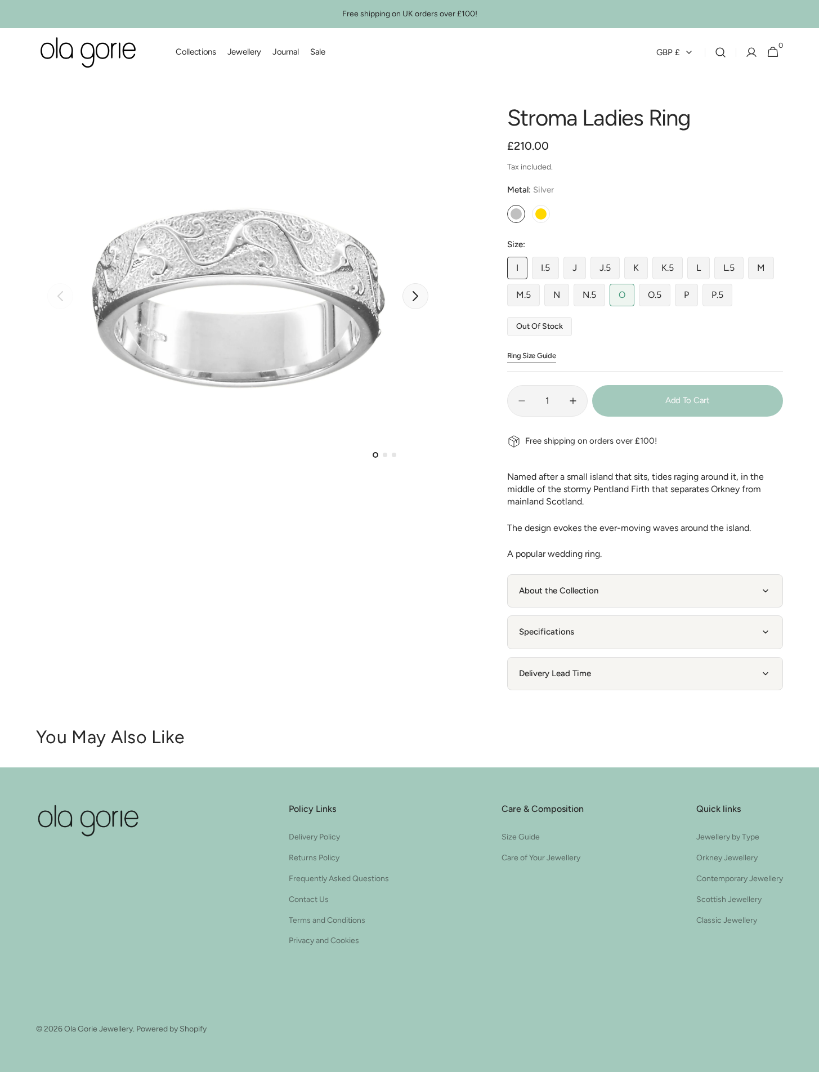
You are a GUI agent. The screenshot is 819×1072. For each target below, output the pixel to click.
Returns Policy (314, 858)
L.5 (733, 270)
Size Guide (521, 837)
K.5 (672, 270)
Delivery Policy (314, 837)
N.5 (594, 297)
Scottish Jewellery (729, 899)
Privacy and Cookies (324, 940)
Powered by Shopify (171, 1029)
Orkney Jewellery (727, 858)
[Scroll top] (783, 1036)
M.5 (528, 297)
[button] (720, 52)
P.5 (721, 297)
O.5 (659, 297)
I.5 (550, 270)
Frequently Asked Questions (339, 878)
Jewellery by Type (727, 837)
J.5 (609, 270)
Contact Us (309, 899)
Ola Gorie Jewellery (98, 1029)
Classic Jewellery (726, 920)
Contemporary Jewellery (739, 878)
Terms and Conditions (327, 920)
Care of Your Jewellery (541, 858)
